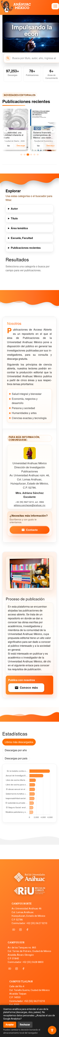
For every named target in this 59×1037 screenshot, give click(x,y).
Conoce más (26, 688)
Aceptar (10, 1024)
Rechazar (25, 1024)
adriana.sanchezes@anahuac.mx (29, 505)
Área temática (19, 228)
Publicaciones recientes (26, 248)
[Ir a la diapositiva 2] (25, 154)
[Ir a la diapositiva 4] (31, 155)
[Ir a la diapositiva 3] (28, 154)
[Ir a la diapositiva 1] (21, 154)
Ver (7, 145)
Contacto (29, 530)
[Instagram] (20, 930)
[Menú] (55, 6)
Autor (14, 208)
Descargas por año (16, 750)
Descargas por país (16, 758)
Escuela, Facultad (22, 238)
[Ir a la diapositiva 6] (38, 154)
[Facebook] (27, 930)
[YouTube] (14, 930)
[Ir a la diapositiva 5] (34, 154)
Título (14, 218)
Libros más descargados (19, 742)
